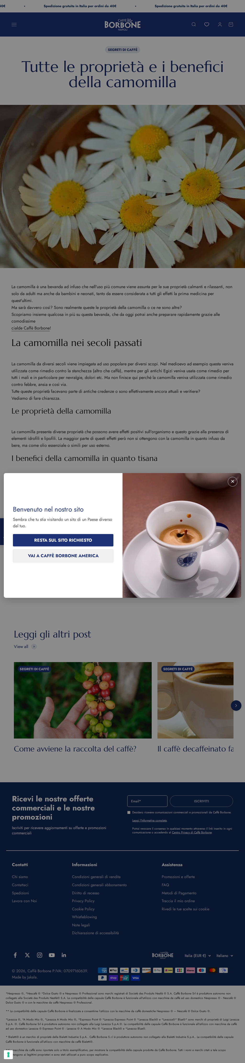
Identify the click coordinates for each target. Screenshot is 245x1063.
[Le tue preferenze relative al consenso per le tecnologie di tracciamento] (8, 1054)
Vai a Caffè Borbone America (63, 556)
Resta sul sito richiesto (63, 540)
